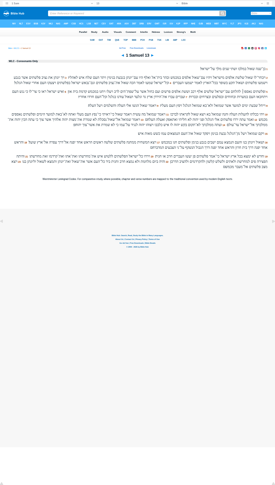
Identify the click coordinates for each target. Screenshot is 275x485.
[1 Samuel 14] (271, 228)
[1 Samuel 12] (4, 228)
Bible (10, 48)
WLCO (16, 48)
